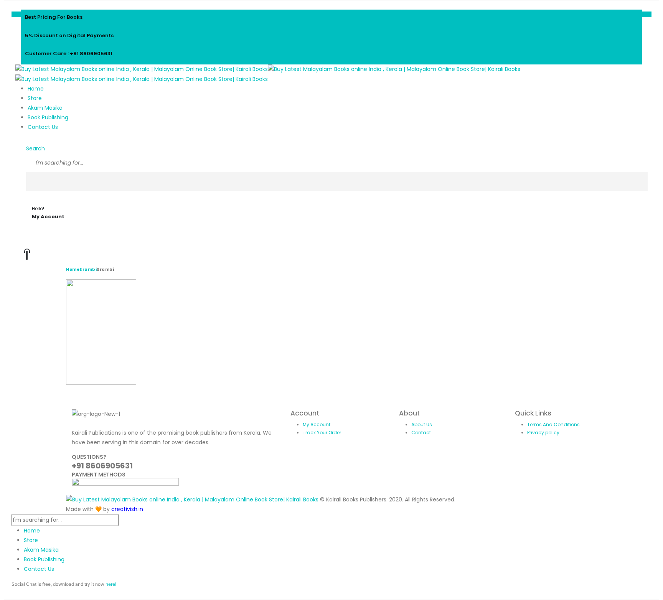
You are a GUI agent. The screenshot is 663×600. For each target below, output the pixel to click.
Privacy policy (543, 432)
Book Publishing (48, 117)
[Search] (31, 181)
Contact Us (43, 127)
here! (111, 584)
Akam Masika (45, 108)
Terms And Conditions (553, 424)
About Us (421, 424)
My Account (316, 424)
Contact (421, 432)
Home (36, 88)
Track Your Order (322, 432)
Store (35, 98)
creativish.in (127, 509)
